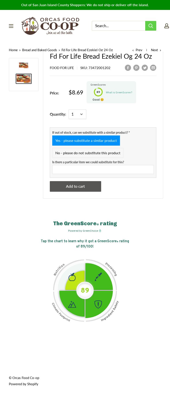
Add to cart (75, 186)
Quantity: (58, 114)
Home (13, 50)
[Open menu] (11, 26)
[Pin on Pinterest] (136, 67)
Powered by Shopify (23, 384)
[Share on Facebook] (128, 67)
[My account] (166, 25)
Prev (139, 50)
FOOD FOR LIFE (62, 68)
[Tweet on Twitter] (145, 67)
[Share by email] (153, 67)
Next (154, 50)
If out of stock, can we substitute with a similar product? (91, 132)
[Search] (150, 26)
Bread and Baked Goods (39, 50)
